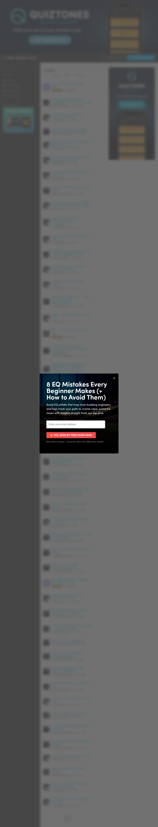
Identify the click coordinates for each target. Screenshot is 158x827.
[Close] (114, 378)
